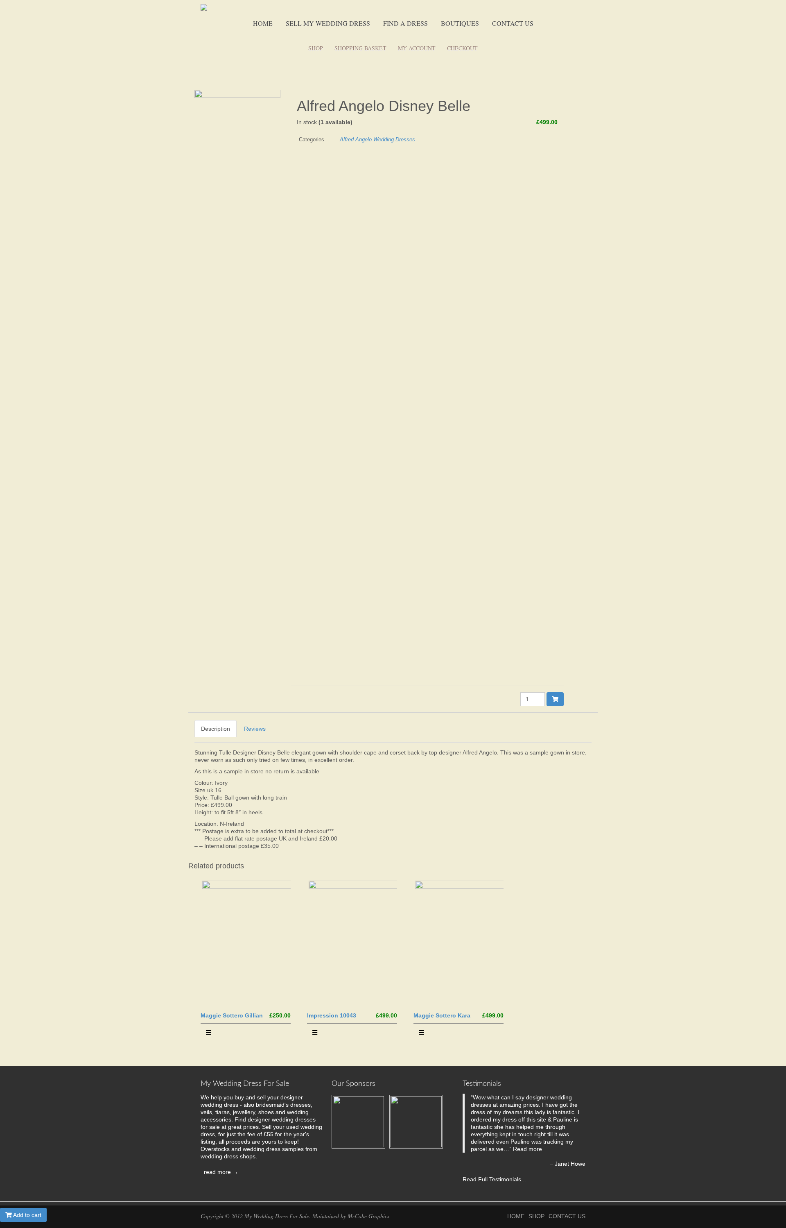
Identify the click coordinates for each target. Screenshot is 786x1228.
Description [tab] (215, 728)
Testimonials (482, 1084)
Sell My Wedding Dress (328, 23)
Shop (315, 48)
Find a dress (405, 23)
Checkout (462, 48)
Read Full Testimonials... (494, 1179)
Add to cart (26, 1215)
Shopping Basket (360, 48)
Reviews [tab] (255, 728)
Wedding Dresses (394, 139)
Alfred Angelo (356, 139)
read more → (219, 1172)
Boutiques (460, 23)
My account (417, 48)
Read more (527, 1149)
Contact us (512, 23)
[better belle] (239, 396)
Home (263, 23)
